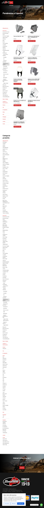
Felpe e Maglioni (5, 162)
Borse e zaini (5, 267)
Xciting (4, 390)
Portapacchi (5, 70)
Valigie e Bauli (5, 83)
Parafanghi (5, 66)
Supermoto (5, 365)
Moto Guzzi (5, 393)
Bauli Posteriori (6, 320)
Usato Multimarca (6, 443)
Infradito (4, 165)
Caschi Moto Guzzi (6, 202)
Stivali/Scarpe (5, 211)
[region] (14, 499)
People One (5, 384)
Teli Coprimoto (5, 95)
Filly (3, 378)
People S (4, 386)
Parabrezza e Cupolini (5, 64)
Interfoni (4, 48)
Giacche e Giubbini (6, 164)
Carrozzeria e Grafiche (5, 55)
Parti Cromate (5, 90)
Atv (3, 374)
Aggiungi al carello (17, 83)
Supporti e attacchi (5, 323)
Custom (4, 397)
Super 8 (4, 387)
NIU (3, 114)
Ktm (3, 357)
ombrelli (4, 273)
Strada (4, 198)
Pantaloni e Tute (5, 167)
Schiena (4, 192)
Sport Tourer (5, 400)
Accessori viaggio (6, 36)
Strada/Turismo (5, 188)
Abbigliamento (5, 28)
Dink (3, 375)
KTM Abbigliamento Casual (5, 158)
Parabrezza (5, 87)
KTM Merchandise (6, 50)
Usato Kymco (5, 440)
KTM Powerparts (5, 52)
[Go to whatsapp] (41, 505)
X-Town (4, 389)
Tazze (4, 232)
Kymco (4, 370)
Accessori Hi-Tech (6, 31)
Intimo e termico (6, 181)
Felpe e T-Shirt (5, 153)
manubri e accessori (5, 61)
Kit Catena (4, 425)
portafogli (4, 277)
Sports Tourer (5, 364)
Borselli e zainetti (6, 227)
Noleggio (4, 116)
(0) (11, 2)
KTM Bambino (5, 171)
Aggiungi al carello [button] (17, 40)
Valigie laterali (5, 244)
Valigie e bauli (5, 241)
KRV (3, 380)
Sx (3, 368)
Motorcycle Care (6, 86)
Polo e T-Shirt (5, 168)
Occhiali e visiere (6, 183)
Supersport (5, 367)
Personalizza (7, 503)
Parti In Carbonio (4, 289)
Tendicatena (5, 432)
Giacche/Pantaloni (6, 154)
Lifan (3, 392)
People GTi (4, 383)
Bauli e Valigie (5, 99)
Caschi (4, 145)
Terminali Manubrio (6, 96)
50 (3, 417)
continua (22, 467)
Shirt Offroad (5, 194)
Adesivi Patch (5, 37)
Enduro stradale (5, 405)
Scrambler (4, 409)
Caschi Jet (4, 151)
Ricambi (4, 119)
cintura (4, 268)
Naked (4, 406)
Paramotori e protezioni (5, 69)
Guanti (4, 156)
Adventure (4, 358)
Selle (4, 75)
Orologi (4, 274)
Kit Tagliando (5, 426)
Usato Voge (5, 444)
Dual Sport (4, 359)
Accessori (4, 30)
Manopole (4, 84)
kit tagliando (5, 109)
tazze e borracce (6, 279)
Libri (3, 228)
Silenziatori (5, 77)
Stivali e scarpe (5, 195)
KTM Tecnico (5, 173)
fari (3, 107)
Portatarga (5, 291)
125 (3, 416)
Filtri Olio (4, 423)
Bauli (3, 40)
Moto (4, 112)
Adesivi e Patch (5, 263)
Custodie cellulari (6, 270)
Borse (4, 41)
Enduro (4, 105)
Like (3, 381)
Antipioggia (5, 142)
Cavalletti (4, 44)
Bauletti (4, 242)
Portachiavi (5, 276)
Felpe (4, 204)
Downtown (4, 377)
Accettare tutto (20, 503)
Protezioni (5, 72)
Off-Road (4, 178)
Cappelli (4, 143)
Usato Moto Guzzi (6, 441)
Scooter (4, 408)
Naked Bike (5, 362)
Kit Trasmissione (6, 428)
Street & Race (5, 180)
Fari (4, 58)
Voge (4, 402)
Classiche (4, 348)
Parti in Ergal (5, 237)
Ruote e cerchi (5, 74)
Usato (4, 123)
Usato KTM (5, 438)
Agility (4, 371)
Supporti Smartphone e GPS (5, 80)
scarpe (4, 121)
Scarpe (4, 170)
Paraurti (4, 89)
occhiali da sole (5, 271)
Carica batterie (5, 43)
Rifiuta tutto (14, 503)
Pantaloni (4, 184)
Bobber (4, 395)
